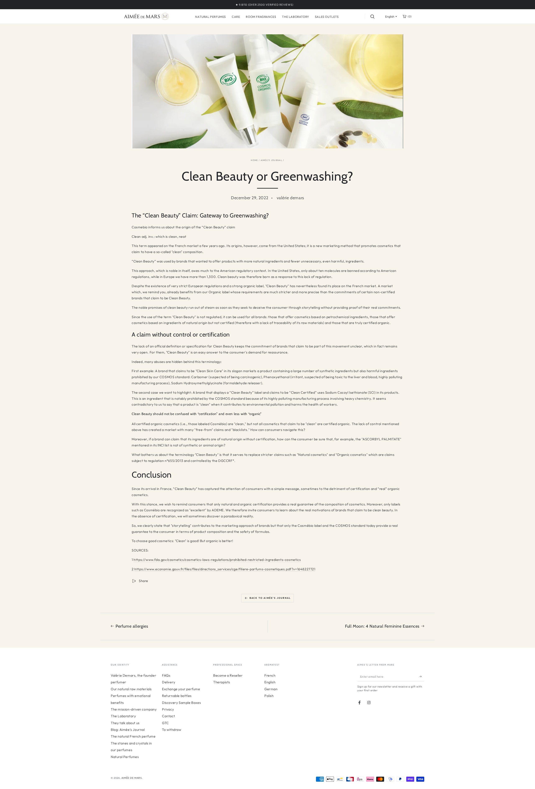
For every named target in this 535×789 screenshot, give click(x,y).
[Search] (372, 16)
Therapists (221, 682)
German (271, 689)
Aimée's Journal (272, 160)
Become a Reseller (228, 675)
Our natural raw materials (131, 689)
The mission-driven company (134, 709)
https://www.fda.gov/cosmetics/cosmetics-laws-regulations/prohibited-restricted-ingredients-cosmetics (217, 560)
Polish (269, 696)
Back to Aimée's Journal (270, 597)
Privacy (168, 709)
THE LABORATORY (295, 17)
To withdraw (171, 729)
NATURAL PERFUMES (210, 17)
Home (254, 160)
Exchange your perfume (181, 689)
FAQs (166, 675)
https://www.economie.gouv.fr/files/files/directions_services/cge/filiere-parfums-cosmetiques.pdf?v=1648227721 (224, 569)
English (269, 682)
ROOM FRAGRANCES (261, 17)
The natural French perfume (133, 736)
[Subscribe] (421, 676)
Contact (168, 716)
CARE (236, 17)
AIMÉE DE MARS (131, 777)
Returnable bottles (177, 696)
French (270, 675)
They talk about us (125, 723)
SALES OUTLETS (327, 17)
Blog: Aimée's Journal (128, 729)
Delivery (168, 682)
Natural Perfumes (125, 757)
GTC (165, 723)
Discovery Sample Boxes (181, 702)
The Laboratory (123, 716)
